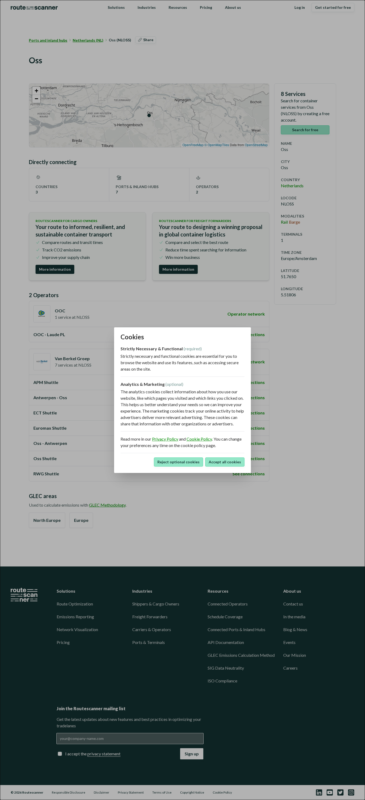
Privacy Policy (165, 438)
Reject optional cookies (178, 462)
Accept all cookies (225, 462)
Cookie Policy (199, 438)
